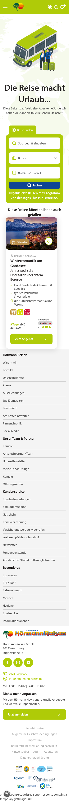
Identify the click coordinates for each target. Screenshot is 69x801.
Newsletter (10, 545)
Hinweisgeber (20, 751)
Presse (7, 385)
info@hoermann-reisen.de (25, 679)
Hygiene (8, 605)
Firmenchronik (12, 423)
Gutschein (9, 514)
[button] (7, 794)
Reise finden (25, 130)
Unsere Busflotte (13, 378)
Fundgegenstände (14, 552)
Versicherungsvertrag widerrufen (24, 529)
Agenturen (51, 751)
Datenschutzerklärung (34, 757)
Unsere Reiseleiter (14, 461)
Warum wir (10, 362)
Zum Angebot (24, 339)
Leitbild (8, 370)
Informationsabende (16, 621)
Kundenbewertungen (16, 499)
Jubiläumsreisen (13, 400)
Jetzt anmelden (18, 714)
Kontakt (8, 476)
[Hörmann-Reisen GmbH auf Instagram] (18, 662)
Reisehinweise (34, 728)
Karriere (8, 446)
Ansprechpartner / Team (18, 453)
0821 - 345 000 (18, 673)
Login (36, 751)
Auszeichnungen (14, 393)
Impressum (35, 740)
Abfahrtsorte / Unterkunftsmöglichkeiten (29, 560)
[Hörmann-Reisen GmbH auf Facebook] (7, 662)
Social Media (11, 431)
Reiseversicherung (14, 522)
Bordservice (10, 613)
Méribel (8, 598)
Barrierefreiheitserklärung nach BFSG (34, 746)
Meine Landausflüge (16, 469)
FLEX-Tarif (9, 583)
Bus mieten (10, 575)
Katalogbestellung (14, 507)
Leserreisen (10, 408)
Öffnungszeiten (13, 484)
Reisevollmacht (12, 590)
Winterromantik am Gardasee (26, 263)
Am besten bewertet (16, 416)
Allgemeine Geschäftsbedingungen (34, 734)
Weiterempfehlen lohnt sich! (21, 537)
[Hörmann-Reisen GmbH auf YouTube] (28, 662)
